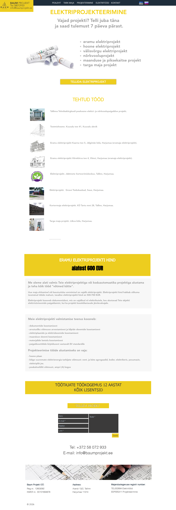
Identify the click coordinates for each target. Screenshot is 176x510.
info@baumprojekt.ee (21, 7)
